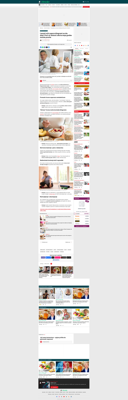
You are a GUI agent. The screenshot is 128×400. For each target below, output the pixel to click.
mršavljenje (42, 249)
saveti (55, 249)
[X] (79, 45)
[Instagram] (77, 45)
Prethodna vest (44, 242)
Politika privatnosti (71, 394)
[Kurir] (44, 2)
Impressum (56, 394)
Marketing (49, 394)
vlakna (51, 251)
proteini (47, 251)
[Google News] (88, 45)
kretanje (62, 251)
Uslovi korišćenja (77, 394)
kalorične (42, 114)
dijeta (65, 249)
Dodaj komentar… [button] (46, 341)
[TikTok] (84, 45)
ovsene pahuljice (55, 112)
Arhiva (67, 394)
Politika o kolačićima (62, 394)
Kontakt (53, 394)
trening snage (52, 194)
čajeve (58, 156)
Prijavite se (55, 387)
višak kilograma (60, 249)
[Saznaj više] (88, 379)
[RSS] (86, 45)
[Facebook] (75, 45)
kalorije (69, 249)
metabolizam (42, 251)
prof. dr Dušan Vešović (57, 88)
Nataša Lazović (47, 39)
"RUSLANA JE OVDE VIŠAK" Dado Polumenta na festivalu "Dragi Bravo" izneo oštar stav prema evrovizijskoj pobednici (47, 6)
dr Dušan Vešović (49, 249)
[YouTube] (82, 45)
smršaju (52, 84)
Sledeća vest (68, 242)
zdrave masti (56, 251)
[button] (69, 40)
